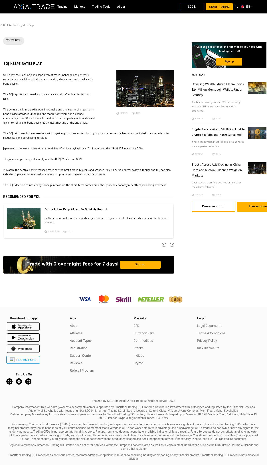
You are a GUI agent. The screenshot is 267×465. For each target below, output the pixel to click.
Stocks (139, 348)
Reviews (76, 363)
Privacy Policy (207, 341)
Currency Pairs (144, 333)
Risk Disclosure (208, 348)
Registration (78, 348)
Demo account (213, 207)
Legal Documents (209, 326)
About (74, 326)
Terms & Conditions (211, 333)
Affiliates (76, 333)
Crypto (138, 363)
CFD (136, 326)
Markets (140, 318)
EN (248, 6)
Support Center (81, 355)
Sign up (140, 264)
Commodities (143, 341)
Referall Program (82, 370)
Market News (14, 40)
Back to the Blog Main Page (18, 25)
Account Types (81, 341)
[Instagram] (28, 381)
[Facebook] (19, 381)
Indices (139, 355)
